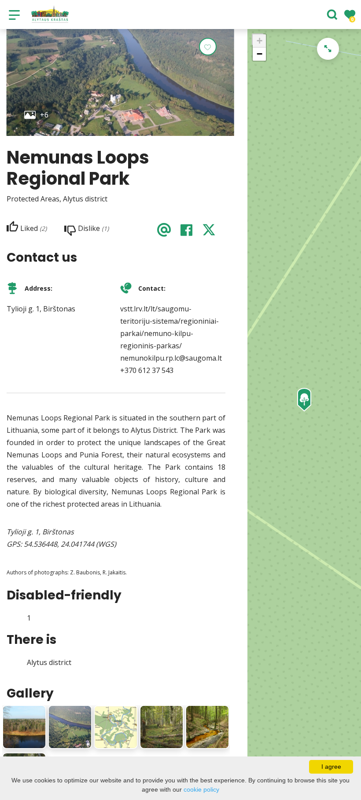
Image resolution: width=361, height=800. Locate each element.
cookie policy (201, 789)
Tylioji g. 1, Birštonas (41, 309)
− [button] (259, 53)
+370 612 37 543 (146, 370)
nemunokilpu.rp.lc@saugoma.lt (171, 358)
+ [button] (259, 40)
